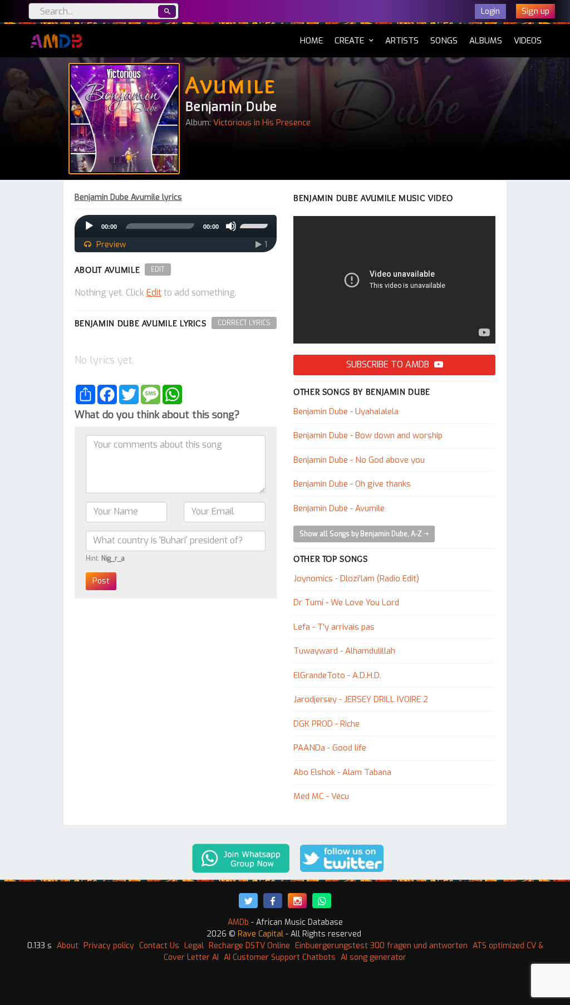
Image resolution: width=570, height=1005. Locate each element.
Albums (485, 40)
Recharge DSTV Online (249, 945)
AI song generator (373, 957)
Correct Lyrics (244, 322)
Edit (158, 269)
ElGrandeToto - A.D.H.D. (337, 675)
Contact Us (159, 945)
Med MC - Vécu (321, 796)
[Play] (89, 226)
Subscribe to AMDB (388, 364)
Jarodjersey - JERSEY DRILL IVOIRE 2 (360, 699)
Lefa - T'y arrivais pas (334, 627)
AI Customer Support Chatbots (280, 957)
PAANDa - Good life (329, 747)
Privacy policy (108, 945)
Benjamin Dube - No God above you (359, 459)
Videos (528, 40)
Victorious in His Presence (262, 122)
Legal (194, 945)
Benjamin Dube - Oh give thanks (352, 483)
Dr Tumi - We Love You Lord (346, 602)
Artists (402, 40)
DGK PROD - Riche (326, 723)
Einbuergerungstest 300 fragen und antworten (381, 945)
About (67, 945)
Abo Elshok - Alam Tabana (342, 772)
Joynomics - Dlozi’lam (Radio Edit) (356, 578)
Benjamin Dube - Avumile (339, 508)
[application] (176, 226)
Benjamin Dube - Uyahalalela (346, 411)
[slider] (255, 225)
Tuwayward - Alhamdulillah (344, 650)
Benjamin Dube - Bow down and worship (368, 435)
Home (311, 40)
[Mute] (231, 226)
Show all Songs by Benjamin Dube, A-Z (361, 534)
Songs (444, 40)
